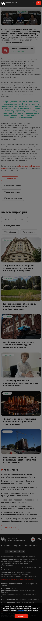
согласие (21, 610)
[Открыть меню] (38, 3)
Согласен (21, 616)
